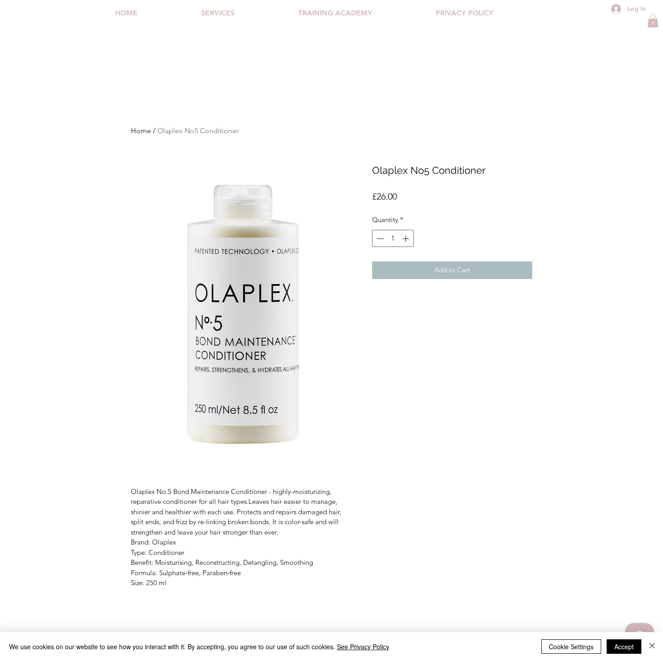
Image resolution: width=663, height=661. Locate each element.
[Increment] (407, 238)
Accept (624, 646)
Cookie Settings (571, 646)
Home (141, 130)
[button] (652, 21)
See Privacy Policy (363, 646)
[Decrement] (379, 238)
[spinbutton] (393, 238)
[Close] (652, 646)
